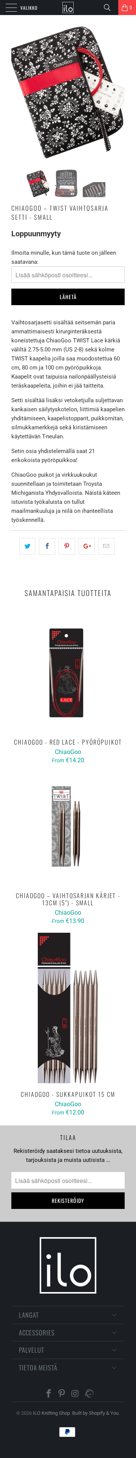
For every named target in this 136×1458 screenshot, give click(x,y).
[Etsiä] (110, 7)
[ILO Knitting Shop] (68, 7)
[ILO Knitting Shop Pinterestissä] (62, 1394)
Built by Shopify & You (95, 1413)
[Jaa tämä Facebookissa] (47, 546)
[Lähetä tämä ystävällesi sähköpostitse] (106, 546)
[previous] (18, 92)
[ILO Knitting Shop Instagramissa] (75, 1394)
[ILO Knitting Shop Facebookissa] (48, 1394)
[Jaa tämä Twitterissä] (27, 546)
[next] (117, 92)
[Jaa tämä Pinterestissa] (67, 546)
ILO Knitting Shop (51, 1413)
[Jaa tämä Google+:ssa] (87, 546)
